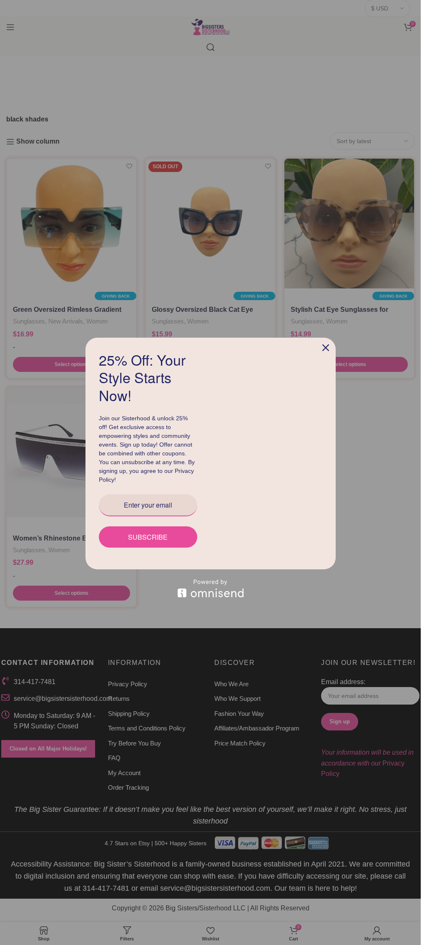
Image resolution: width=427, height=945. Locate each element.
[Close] (326, 348)
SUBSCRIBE (148, 537)
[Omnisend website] (210, 588)
